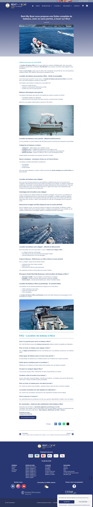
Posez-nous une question (74, 482)
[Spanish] (65, 1)
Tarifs (38, 6)
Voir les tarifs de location (28, 417)
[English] (60, 1)
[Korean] (67, 1)
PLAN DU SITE (46, 461)
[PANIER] (82, 5)
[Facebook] (13, 486)
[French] (58, 1)
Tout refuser (83, 502)
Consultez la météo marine (46, 482)
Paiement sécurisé (46, 452)
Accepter (67, 502)
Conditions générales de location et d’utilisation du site (79, 505)
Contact (77, 6)
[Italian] (64, 1)
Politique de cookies (63, 505)
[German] (62, 1)
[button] (55, 424)
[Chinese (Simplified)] (71, 1)
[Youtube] (24, 486)
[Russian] (69, 1)
